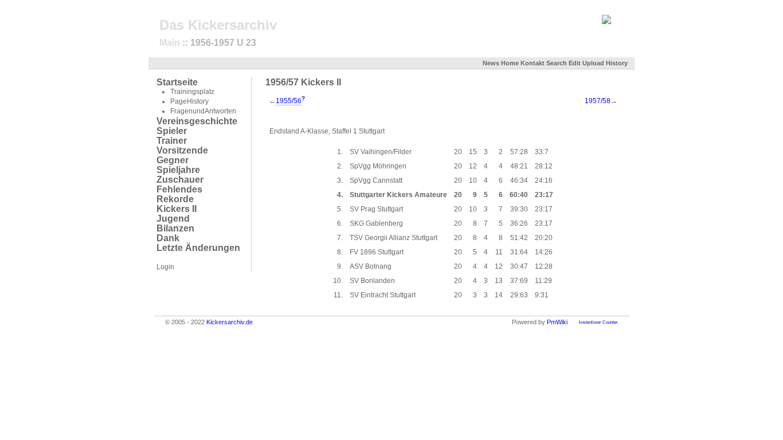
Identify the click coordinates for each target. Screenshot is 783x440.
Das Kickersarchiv (218, 25)
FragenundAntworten (203, 111)
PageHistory (189, 101)
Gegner (172, 160)
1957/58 (597, 101)
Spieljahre (178, 170)
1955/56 (289, 101)
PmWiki (557, 322)
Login (165, 267)
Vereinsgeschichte (196, 121)
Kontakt (532, 63)
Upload (593, 63)
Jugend (173, 218)
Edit (575, 63)
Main (169, 43)
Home (510, 63)
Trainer (171, 141)
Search (556, 63)
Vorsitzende (182, 150)
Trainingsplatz (192, 92)
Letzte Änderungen (198, 248)
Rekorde (175, 199)
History (617, 63)
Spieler (171, 131)
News (491, 63)
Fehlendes (179, 189)
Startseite (177, 82)
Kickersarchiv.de (229, 322)
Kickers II (176, 209)
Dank (167, 238)
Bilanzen (175, 228)
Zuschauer (179, 179)
